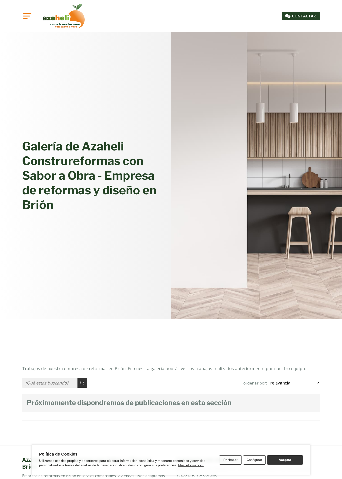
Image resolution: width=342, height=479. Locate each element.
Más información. (191, 465)
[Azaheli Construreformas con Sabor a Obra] (64, 16)
